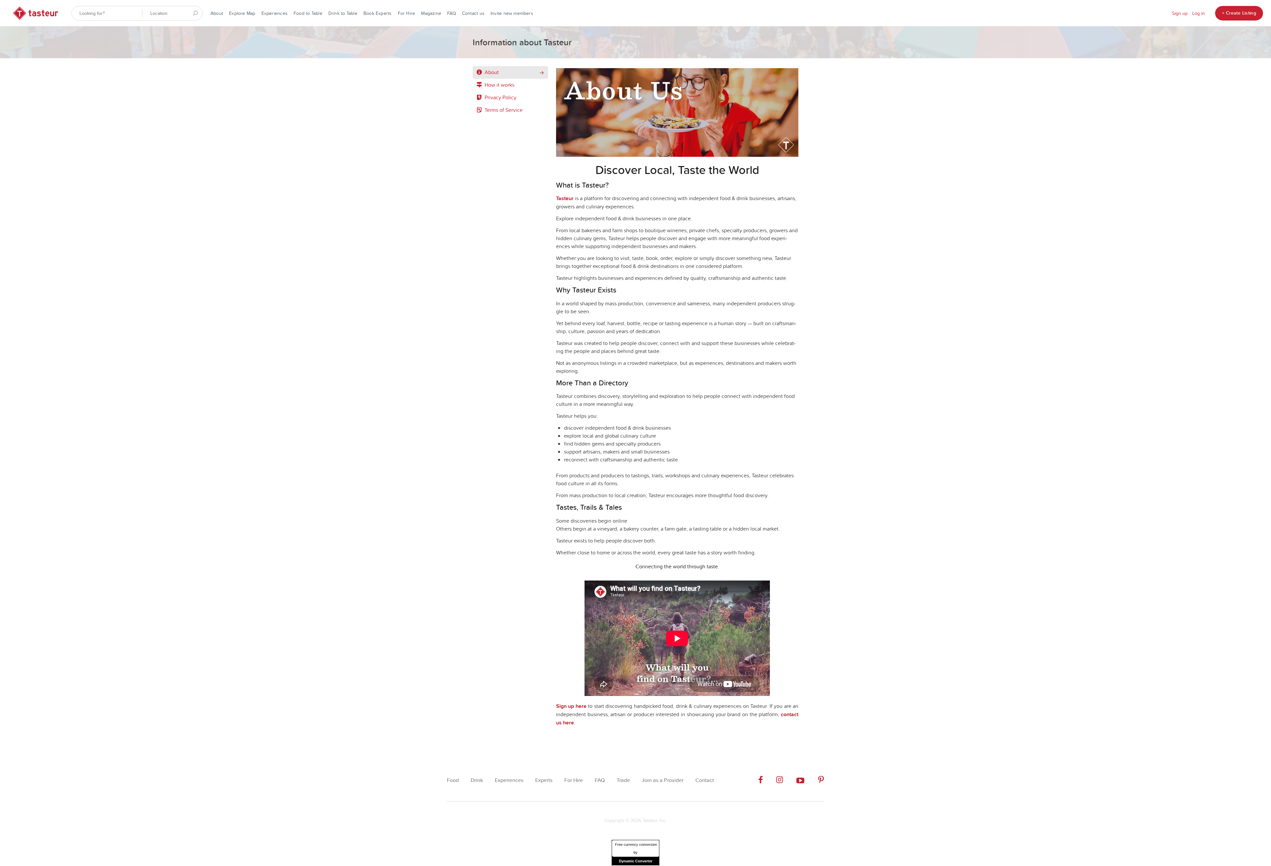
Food (453, 780)
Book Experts (377, 13)
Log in (1198, 13)
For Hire (406, 13)
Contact (704, 780)
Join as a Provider (662, 780)
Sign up (1180, 13)
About (217, 13)
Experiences (274, 13)
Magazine (431, 13)
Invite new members (512, 13)
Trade (623, 780)
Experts (543, 780)
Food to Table (308, 13)
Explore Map (242, 13)
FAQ (451, 13)
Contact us (473, 13)
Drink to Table (342, 13)
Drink (477, 780)
